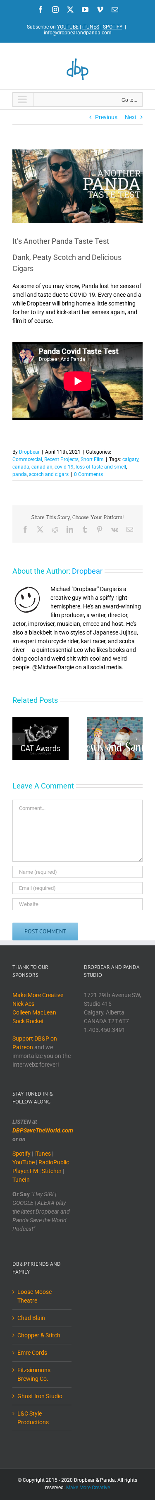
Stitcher (52, 1171)
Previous (106, 117)
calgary (130, 459)
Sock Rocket (28, 1021)
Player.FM (25, 1171)
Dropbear (29, 452)
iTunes (42, 1153)
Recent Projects (61, 459)
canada (20, 467)
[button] (18, 739)
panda (19, 474)
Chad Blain (31, 1318)
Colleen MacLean (34, 1012)
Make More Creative (37, 995)
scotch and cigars (49, 474)
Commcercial (27, 459)
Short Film (92, 459)
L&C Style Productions (33, 1417)
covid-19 (64, 467)
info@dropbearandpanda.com (78, 33)
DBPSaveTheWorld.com (42, 1130)
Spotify (21, 1153)
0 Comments (88, 474)
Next (131, 117)
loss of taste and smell (101, 467)
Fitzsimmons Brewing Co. (33, 1374)
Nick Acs (23, 1003)
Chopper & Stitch (38, 1335)
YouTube (23, 1162)
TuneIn (21, 1179)
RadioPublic (53, 1162)
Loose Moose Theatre (34, 1296)
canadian (41, 467)
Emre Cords (32, 1352)
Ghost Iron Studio (39, 1396)
